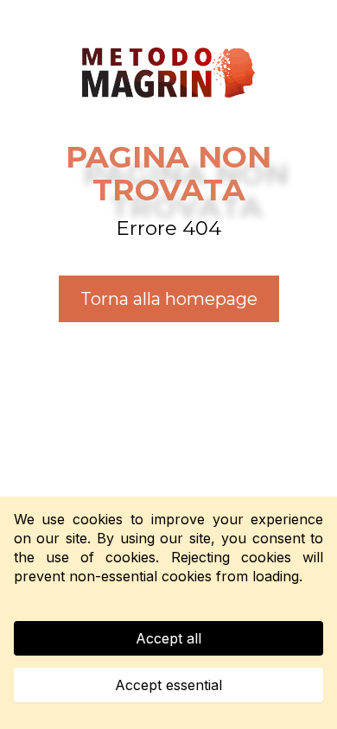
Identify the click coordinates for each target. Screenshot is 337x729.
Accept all (168, 638)
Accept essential (168, 685)
